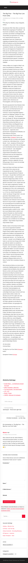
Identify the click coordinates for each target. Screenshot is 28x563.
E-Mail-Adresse (7, 489)
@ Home (15, 354)
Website (5, 495)
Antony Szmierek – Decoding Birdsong (12, 531)
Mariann (5, 432)
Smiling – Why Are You (8, 526)
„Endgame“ (13, 137)
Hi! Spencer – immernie (8, 533)
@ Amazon (20, 349)
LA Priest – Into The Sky (8, 528)
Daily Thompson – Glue (8, 535)
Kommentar (6, 463)
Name (4, 483)
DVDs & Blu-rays (8, 401)
